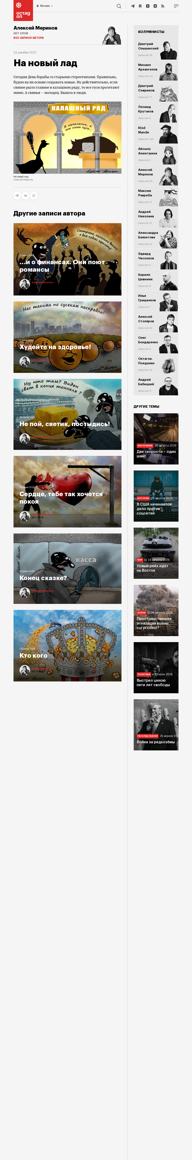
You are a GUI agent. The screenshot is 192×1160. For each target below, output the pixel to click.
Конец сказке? (43, 578)
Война (141, 613)
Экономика (145, 446)
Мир (139, 560)
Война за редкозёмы (156, 742)
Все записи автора (29, 38)
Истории (143, 498)
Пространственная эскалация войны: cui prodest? (154, 623)
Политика (143, 674)
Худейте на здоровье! (55, 347)
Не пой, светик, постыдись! (65, 424)
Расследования (147, 736)
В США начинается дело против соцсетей (154, 509)
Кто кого (33, 655)
